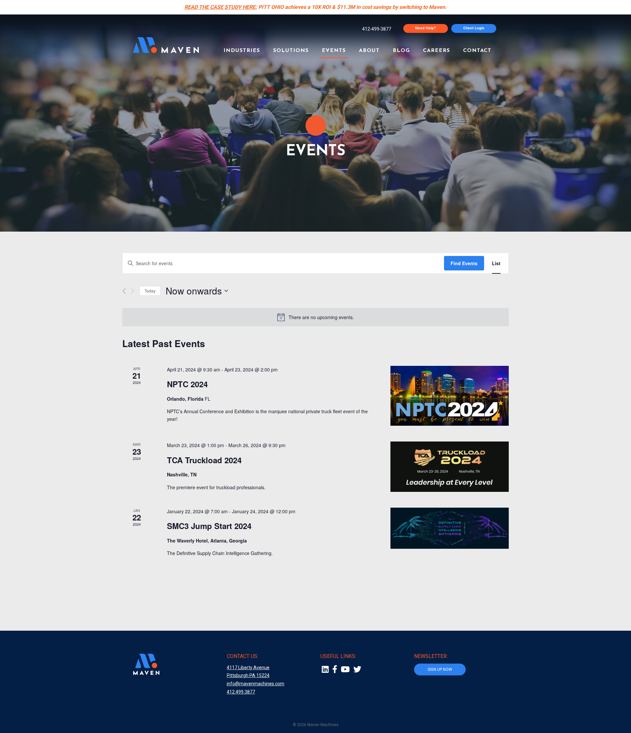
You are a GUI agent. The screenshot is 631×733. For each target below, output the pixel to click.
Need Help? (425, 28)
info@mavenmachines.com (255, 683)
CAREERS (436, 50)
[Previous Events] (124, 291)
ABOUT (369, 50)
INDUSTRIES (241, 50)
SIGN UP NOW (440, 669)
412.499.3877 (241, 692)
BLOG (401, 50)
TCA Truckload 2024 (204, 460)
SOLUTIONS (291, 50)
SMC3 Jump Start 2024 (209, 525)
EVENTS (334, 50)
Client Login (473, 28)
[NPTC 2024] (449, 396)
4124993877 (376, 29)
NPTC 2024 (187, 384)
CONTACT (477, 50)
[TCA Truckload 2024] (449, 467)
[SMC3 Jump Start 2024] (449, 528)
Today (150, 290)
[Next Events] (132, 291)
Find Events (464, 263)
